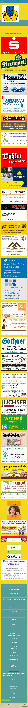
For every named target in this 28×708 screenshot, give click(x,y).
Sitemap (10, 704)
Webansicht (24, 706)
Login (25, 704)
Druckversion (5, 704)
